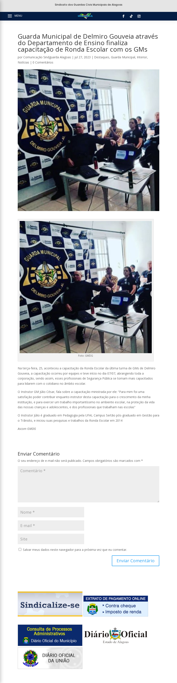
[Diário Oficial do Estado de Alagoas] (115, 645)
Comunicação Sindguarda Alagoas (47, 57)
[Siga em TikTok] (131, 16)
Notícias (23, 62)
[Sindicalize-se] (50, 615)
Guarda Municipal (123, 57)
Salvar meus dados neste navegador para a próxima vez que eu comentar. (75, 550)
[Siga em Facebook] (123, 16)
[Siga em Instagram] (139, 16)
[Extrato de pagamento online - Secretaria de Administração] (115, 615)
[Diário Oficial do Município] (50, 645)
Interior (142, 57)
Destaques (101, 57)
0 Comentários (43, 62)
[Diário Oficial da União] (50, 668)
